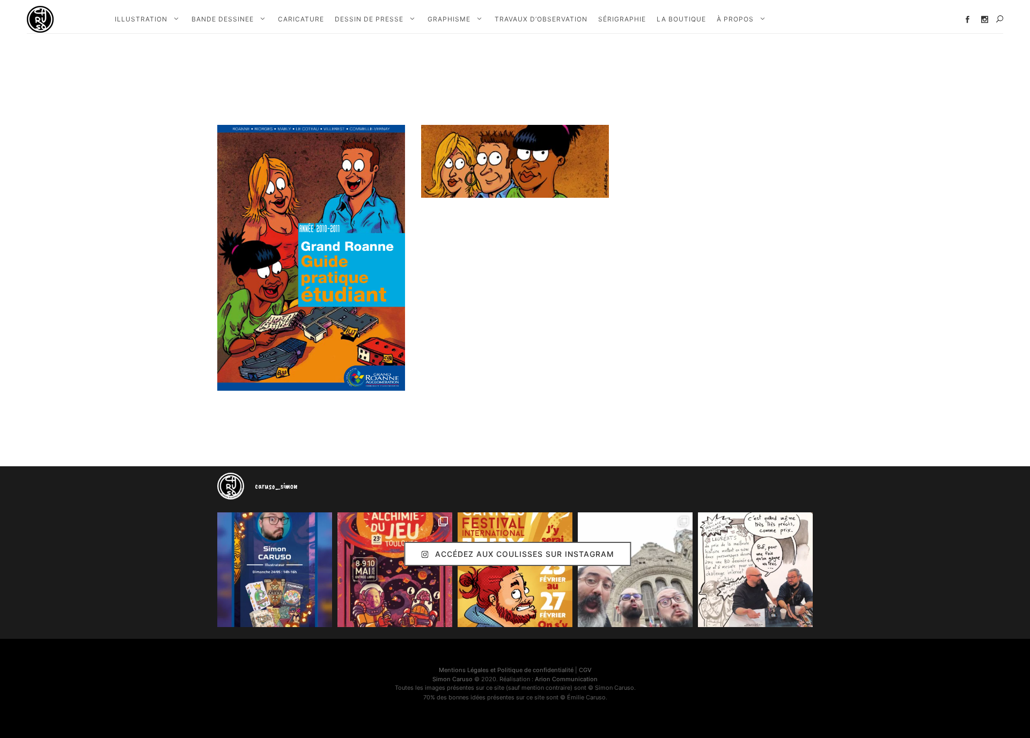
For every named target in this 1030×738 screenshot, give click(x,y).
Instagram (984, 19)
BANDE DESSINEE (223, 19)
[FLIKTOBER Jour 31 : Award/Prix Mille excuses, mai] (755, 569)
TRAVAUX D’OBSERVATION (541, 19)
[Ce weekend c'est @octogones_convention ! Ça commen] (274, 569)
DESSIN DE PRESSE (369, 19)
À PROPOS (735, 19)
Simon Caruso (452, 679)
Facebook (967, 19)
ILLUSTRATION (141, 19)
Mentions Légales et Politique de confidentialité (506, 670)
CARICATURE (301, 19)
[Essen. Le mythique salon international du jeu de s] (635, 569)
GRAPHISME (449, 19)
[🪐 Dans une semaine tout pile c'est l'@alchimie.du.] (394, 569)
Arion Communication (566, 679)
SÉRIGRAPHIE (622, 19)
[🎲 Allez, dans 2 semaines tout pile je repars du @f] (515, 569)
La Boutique (681, 19)
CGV (585, 670)
